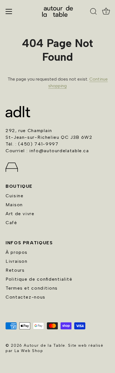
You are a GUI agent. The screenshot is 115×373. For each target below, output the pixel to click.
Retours (15, 270)
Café (11, 222)
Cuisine (14, 195)
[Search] (93, 12)
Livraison (17, 261)
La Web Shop (29, 350)
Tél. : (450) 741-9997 (32, 144)
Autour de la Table (44, 345)
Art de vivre (20, 213)
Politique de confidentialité (39, 279)
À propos (17, 252)
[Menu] (9, 11)
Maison (14, 204)
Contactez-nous (25, 297)
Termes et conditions (32, 288)
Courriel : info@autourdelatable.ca (47, 150)
